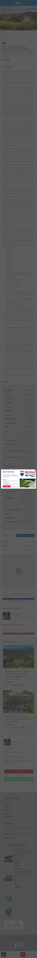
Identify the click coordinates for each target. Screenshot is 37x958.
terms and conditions (15, 486)
